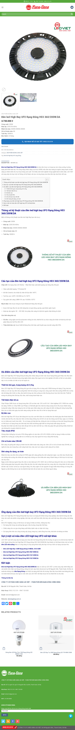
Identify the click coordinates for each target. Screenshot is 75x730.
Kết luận (6, 205)
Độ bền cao (9, 193)
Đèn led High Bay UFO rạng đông (12, 155)
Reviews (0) (14, 162)
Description (5, 162)
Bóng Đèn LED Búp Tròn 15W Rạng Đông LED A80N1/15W (19, 653)
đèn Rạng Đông (19, 571)
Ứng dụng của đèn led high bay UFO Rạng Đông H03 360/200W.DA (23, 201)
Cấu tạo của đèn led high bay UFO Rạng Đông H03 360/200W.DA (23, 184)
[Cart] (72, 7)
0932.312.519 (8, 727)
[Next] (70, 56)
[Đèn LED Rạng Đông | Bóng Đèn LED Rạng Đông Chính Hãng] (37, 7)
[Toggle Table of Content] (46, 179)
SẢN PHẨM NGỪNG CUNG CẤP (9, 113)
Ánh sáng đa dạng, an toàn (13, 199)
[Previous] (5, 56)
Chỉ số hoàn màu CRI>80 (12, 197)
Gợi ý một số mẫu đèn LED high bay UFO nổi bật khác (19, 203)
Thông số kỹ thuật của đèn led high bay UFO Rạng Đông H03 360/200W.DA (26, 182)
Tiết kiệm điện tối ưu (11, 191)
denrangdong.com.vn (14, 599)
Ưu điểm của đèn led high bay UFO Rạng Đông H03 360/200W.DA (23, 187)
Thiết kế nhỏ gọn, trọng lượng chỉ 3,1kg (16, 189)
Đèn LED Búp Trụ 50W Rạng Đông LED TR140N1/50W (56, 652)
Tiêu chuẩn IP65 (10, 195)
